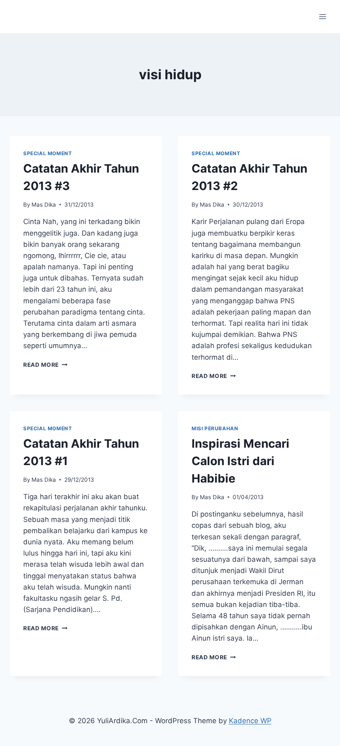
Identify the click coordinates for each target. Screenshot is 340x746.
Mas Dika (44, 204)
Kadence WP (250, 721)
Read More (45, 364)
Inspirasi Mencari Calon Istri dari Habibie (240, 460)
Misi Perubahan (215, 428)
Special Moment (47, 153)
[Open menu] (322, 16)
